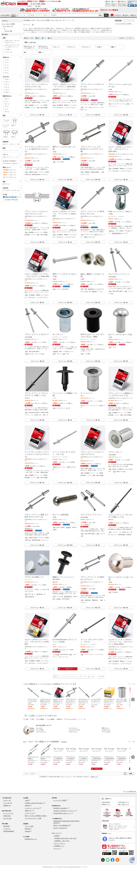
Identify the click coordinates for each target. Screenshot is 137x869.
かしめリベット (106, 729)
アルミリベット (73, 731)
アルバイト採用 (29, 826)
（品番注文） (13, 15)
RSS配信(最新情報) (8, 831)
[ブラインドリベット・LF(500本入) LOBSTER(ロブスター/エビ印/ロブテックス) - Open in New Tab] (84, 750)
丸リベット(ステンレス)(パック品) (120, 578)
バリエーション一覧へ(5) (121, 668)
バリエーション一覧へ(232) (65, 545)
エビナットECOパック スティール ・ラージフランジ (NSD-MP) (64, 213)
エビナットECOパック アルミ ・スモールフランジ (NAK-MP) (37, 275)
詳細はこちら (94, 776)
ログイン (22, 3)
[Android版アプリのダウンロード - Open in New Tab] (126, 853)
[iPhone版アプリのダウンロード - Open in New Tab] (109, 853)
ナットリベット (87, 393)
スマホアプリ (7, 828)
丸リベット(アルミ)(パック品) (120, 334)
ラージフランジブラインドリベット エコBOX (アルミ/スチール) (37, 149)
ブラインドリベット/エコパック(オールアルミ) (92, 453)
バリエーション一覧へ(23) (37, 242)
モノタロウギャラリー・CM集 (33, 818)
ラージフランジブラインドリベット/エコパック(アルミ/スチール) (37, 454)
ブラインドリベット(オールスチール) (120, 85)
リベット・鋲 (22, 15)
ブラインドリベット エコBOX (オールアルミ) (92, 578)
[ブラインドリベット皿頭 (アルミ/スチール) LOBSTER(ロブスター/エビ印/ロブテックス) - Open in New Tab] (46, 692)
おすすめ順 (128, 38)
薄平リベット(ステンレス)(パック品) (65, 275)
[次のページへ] (133, 699)
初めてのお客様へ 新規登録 (39, 3)
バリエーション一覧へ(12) (93, 302)
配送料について (106, 804)
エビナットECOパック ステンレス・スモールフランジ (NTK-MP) (37, 642)
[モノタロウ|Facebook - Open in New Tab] (112, 861)
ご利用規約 (56, 835)
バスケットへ (69, 668)
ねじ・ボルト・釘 (56, 20)
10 (88, 676)
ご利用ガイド (108, 798)
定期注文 (29, 6)
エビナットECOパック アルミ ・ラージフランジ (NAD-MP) (64, 85)
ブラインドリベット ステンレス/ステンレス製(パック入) (36, 394)
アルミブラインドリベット (119, 274)
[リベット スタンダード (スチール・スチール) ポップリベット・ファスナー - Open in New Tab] (96, 692)
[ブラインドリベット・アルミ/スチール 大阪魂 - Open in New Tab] (33, 692)
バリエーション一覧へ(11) (93, 668)
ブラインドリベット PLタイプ (37, 334)
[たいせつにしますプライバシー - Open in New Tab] (132, 860)
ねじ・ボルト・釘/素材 (43, 20)
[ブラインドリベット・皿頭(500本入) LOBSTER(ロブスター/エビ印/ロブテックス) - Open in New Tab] (122, 750)
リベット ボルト (106, 731)
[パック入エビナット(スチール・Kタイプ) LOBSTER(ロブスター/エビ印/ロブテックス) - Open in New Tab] (109, 692)
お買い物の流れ (106, 802)
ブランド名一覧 (7, 803)
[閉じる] (75, 36)
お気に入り (133, 15)
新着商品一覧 (7, 805)
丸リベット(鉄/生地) (60, 515)
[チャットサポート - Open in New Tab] (114, 3)
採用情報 (25, 823)
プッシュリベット (41, 731)
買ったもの (125, 15)
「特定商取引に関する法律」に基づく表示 (64, 838)
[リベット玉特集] (28, 735)
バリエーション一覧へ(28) (93, 482)
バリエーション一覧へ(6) (121, 179)
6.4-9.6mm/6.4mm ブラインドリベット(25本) (64, 641)
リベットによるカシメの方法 (123, 23)
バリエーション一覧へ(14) (37, 179)
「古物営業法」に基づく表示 (61, 841)
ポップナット (58, 334)
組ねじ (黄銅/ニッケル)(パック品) (92, 275)
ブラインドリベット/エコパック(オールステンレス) (36, 212)
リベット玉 (39, 728)
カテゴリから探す (5, 15)
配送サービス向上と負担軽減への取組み (36, 815)
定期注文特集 (7, 816)
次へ (100, 676)
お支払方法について (123, 802)
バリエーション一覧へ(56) (65, 179)
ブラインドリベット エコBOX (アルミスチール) (92, 212)
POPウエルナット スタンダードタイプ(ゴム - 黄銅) (92, 335)
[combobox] (63, 15)
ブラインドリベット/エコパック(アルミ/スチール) (36, 85)
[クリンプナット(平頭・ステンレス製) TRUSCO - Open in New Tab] (122, 692)
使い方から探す (7, 818)
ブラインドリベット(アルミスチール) (92, 85)
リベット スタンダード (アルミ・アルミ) (92, 641)
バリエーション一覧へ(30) (37, 115)
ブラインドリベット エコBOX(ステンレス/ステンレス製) (92, 149)
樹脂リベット (105, 728)
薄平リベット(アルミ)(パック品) (64, 148)
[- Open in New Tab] (107, 813)
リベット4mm (39, 729)
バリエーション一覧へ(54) (121, 607)
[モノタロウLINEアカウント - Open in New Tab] (108, 861)
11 (93, 676)
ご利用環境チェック (58, 846)
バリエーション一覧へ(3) (121, 242)
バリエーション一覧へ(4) (65, 115)
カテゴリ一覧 (7, 800)
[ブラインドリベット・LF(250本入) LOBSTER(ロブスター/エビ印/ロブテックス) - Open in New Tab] (71, 750)
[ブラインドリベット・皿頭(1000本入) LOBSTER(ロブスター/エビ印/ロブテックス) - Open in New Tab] (96, 750)
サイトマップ (57, 848)
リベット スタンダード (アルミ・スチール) (64, 453)
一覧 (45, 38)
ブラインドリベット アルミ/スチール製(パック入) (120, 516)
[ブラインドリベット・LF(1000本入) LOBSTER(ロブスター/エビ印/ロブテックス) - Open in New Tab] (58, 750)
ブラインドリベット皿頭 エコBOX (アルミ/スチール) (36, 516)
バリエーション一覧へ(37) (93, 115)
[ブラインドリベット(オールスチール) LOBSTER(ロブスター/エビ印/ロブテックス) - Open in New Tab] (84, 692)
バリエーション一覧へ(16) (65, 482)
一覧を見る (64, 742)
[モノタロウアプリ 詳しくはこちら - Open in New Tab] (118, 847)
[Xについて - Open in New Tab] (103, 861)
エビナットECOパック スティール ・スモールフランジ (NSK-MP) (120, 149)
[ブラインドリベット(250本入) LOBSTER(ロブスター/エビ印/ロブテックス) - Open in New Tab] (33, 750)
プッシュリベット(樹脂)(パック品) (65, 394)
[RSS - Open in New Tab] (117, 861)
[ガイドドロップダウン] (122, 5)
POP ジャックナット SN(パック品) (120, 213)
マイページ (20, 6)
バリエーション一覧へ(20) (121, 115)
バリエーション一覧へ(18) (37, 420)
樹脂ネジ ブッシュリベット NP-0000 (63, 578)
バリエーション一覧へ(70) (121, 361)
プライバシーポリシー (59, 843)
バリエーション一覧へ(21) (93, 361)
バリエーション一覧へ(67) (65, 302)
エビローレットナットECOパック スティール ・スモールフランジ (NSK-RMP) (120, 642)
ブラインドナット (115, 452)
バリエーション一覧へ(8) (37, 361)
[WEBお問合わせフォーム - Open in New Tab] (108, 3)
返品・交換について (123, 804)
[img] (8, 3)
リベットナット (73, 728)
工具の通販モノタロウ (29, 20)
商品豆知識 (6, 826)
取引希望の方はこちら (31, 839)
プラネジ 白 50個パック (34, 577)
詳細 (100, 15)
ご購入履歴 (37, 6)
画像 (38, 38)
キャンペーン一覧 (8, 813)
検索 (106, 15)
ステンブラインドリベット (91, 515)
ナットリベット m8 (74, 729)
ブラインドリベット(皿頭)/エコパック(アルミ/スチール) (120, 394)
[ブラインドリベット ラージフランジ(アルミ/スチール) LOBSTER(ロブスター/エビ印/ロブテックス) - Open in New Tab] (71, 692)
